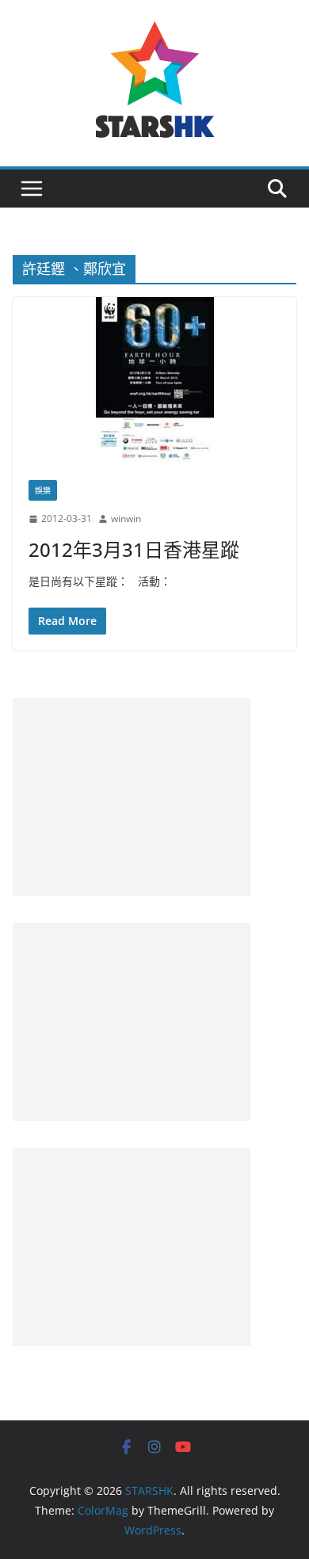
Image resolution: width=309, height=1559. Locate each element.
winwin (126, 518)
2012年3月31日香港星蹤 (134, 549)
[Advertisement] (131, 797)
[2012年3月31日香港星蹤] (154, 380)
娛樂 (43, 490)
